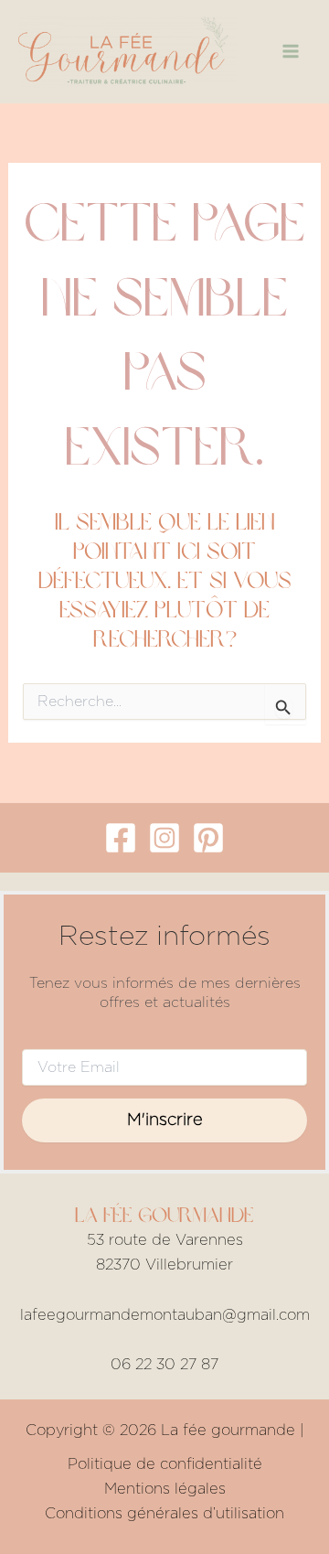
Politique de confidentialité (165, 1464)
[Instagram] (164, 837)
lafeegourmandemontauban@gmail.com (165, 1315)
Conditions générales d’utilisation (164, 1513)
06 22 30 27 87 (164, 1364)
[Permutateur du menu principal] (290, 51)
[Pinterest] (208, 837)
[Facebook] (120, 837)
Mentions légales (165, 1489)
